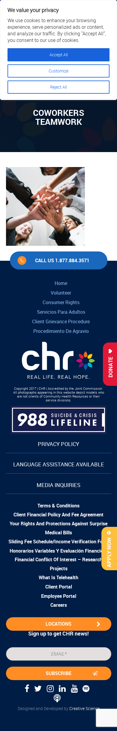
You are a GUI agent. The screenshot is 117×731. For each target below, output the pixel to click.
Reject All (58, 87)
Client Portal (58, 586)
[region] (58, 50)
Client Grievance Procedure (61, 321)
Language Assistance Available (58, 464)
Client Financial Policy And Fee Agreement (59, 514)
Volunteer (61, 292)
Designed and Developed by (59, 708)
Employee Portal (58, 596)
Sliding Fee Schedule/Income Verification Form (58, 541)
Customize (58, 71)
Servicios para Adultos (61, 312)
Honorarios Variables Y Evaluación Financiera (58, 551)
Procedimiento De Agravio (61, 331)
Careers (58, 605)
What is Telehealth (58, 577)
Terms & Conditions (59, 505)
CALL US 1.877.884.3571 (62, 260)
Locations (58, 624)
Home (61, 283)
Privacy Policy (58, 444)
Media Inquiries (58, 485)
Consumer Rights (61, 302)
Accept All (59, 54)
